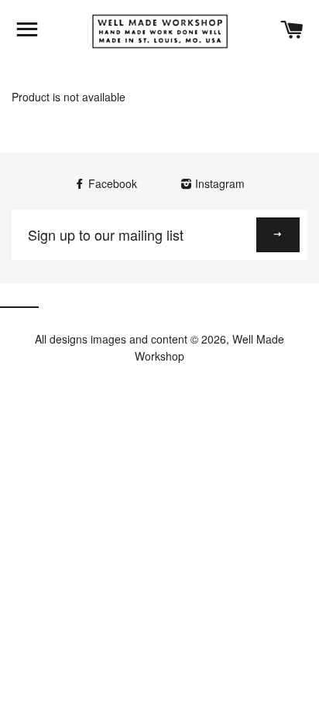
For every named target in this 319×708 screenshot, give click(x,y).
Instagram (218, 183)
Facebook (112, 183)
